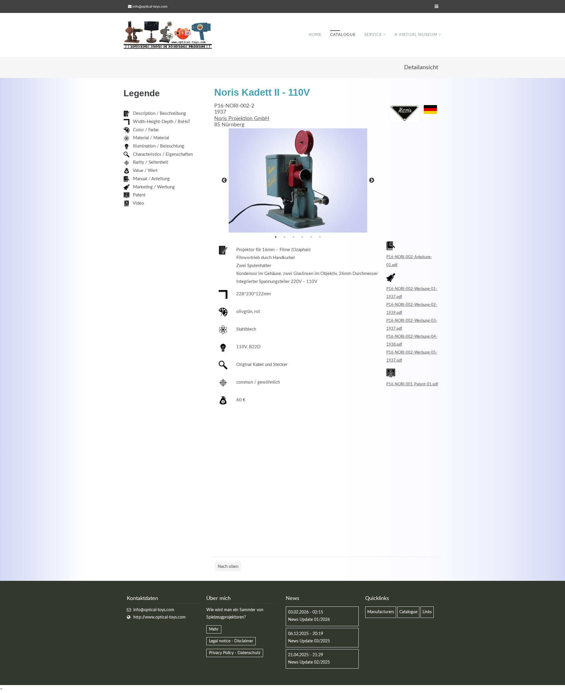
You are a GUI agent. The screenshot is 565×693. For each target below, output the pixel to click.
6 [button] (320, 237)
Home (315, 35)
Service (373, 35)
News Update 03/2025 (309, 641)
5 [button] (311, 237)
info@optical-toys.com (149, 6)
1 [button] (276, 237)
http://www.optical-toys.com (159, 617)
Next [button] (372, 180)
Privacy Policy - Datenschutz (234, 653)
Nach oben (228, 566)
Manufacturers (380, 612)
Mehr (214, 629)
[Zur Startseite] (168, 35)
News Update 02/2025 (309, 662)
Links (427, 612)
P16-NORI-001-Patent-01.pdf (412, 384)
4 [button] (302, 237)
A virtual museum (416, 35)
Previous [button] (224, 180)
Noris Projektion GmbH (241, 118)
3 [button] (293, 237)
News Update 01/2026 (309, 620)
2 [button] (285, 237)
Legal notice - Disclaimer (231, 641)
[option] (298, 180)
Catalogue (343, 35)
